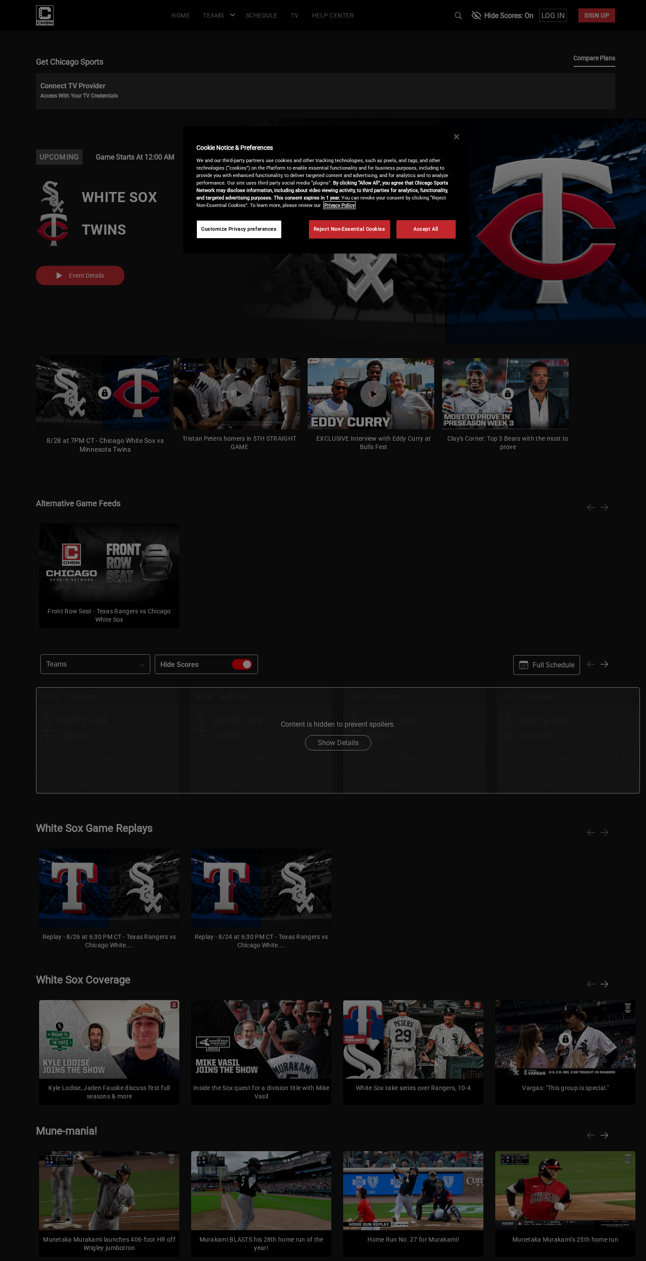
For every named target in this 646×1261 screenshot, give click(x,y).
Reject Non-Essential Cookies (349, 229)
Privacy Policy (339, 205)
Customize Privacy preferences (239, 229)
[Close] (456, 136)
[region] (326, 190)
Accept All (426, 229)
